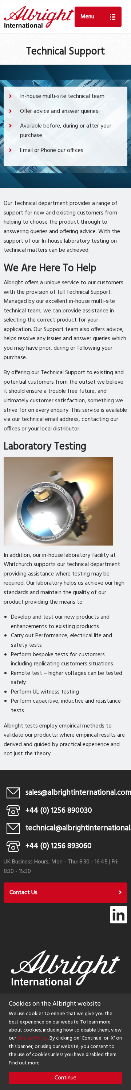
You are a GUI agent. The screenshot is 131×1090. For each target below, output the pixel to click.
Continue (65, 1078)
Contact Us (23, 892)
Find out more (24, 1063)
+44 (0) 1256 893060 (58, 846)
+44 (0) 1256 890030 (58, 811)
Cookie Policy (32, 1038)
